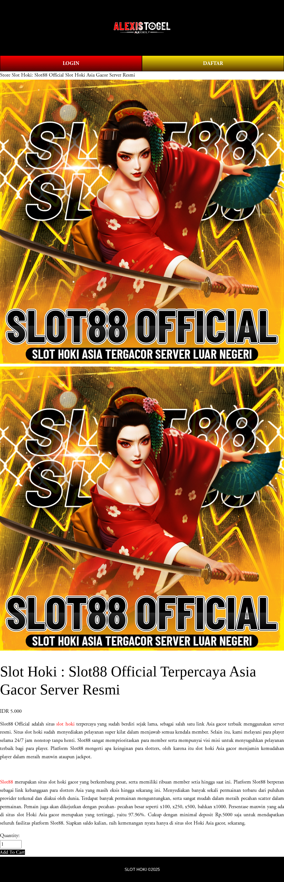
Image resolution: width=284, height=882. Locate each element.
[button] (12, 852)
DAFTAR (213, 63)
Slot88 (6, 782)
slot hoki (65, 724)
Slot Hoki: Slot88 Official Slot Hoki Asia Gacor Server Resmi (73, 75)
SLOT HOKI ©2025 (142, 869)
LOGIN (71, 63)
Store (5, 75)
